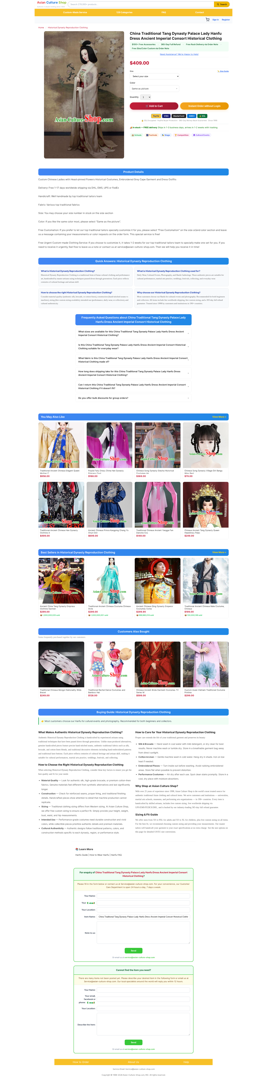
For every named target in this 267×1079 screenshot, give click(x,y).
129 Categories (124, 12)
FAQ (164, 12)
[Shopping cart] (207, 19)
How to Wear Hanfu (99, 855)
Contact (199, 12)
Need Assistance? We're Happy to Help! (179, 54)
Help (186, 1062)
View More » (219, 416)
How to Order (81, 1062)
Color (132, 83)
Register (226, 19)
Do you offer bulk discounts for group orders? (133, 398)
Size (132, 71)
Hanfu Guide (81, 855)
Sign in (215, 19)
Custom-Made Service (75, 12)
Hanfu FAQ (116, 855)
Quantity (134, 97)
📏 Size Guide (223, 71)
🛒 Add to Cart (154, 106)
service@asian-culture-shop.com (140, 957)
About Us (133, 1062)
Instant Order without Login (204, 106)
